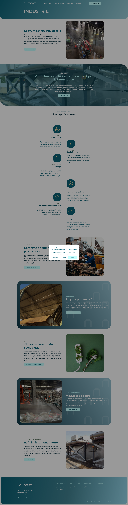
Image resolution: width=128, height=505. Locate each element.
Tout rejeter (64, 257)
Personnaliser (55, 257)
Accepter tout (72, 257)
